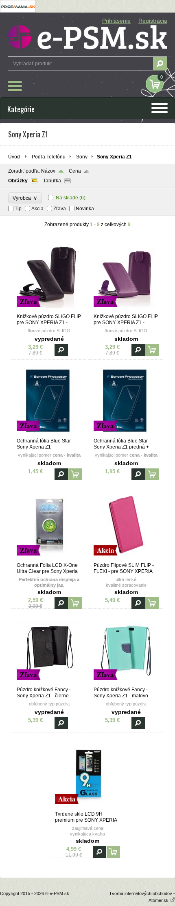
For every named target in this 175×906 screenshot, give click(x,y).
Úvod (14, 157)
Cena (75, 171)
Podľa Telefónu (49, 157)
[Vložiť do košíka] (152, 350)
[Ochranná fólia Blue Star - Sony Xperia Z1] (49, 434)
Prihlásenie (116, 20)
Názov (48, 171)
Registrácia (152, 20)
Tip (18, 209)
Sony (82, 157)
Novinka (85, 209)
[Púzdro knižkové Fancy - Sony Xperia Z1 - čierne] (49, 683)
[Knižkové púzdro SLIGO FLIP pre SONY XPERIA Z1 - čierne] (49, 310)
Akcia (37, 209)
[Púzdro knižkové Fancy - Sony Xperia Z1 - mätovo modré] (126, 683)
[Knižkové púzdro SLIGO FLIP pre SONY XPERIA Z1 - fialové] (126, 310)
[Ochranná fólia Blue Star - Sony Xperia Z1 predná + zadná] (126, 434)
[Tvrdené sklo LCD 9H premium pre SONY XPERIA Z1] (87, 807)
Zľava (59, 209)
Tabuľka (52, 181)
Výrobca (25, 198)
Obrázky (18, 181)
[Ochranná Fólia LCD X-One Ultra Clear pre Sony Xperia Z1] (49, 559)
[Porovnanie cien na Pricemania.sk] (18, 11)
